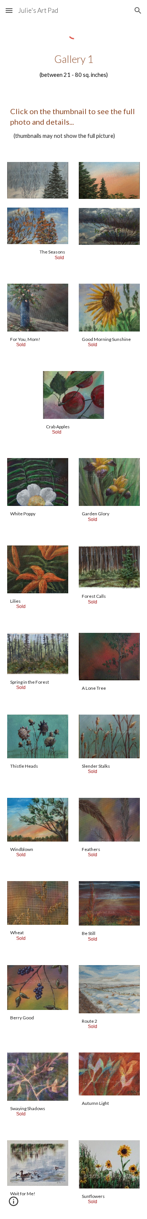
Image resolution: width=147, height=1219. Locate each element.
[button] (9, 10)
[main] (73, 66)
